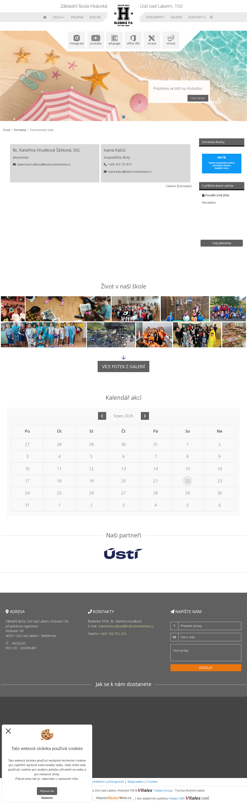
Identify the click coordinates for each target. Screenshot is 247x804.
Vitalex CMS (177, 798)
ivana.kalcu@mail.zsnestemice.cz (130, 172)
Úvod (6, 130)
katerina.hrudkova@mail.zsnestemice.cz (44, 164)
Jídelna (95, 17)
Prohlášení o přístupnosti (106, 782)
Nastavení (47, 797)
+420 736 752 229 (113, 633)
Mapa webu (135, 782)
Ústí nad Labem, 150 (161, 6)
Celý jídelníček (221, 243)
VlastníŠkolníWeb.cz (79, 798)
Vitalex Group (163, 790)
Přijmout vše (47, 791)
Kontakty (196, 17)
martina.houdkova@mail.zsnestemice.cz (126, 626)
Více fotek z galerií (123, 366)
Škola (57, 17)
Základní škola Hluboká (84, 6)
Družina (77, 17)
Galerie (176, 17)
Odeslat (206, 667)
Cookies (152, 782)
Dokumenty (155, 17)
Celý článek (197, 98)
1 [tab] (123, 117)
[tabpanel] (123, 76)
